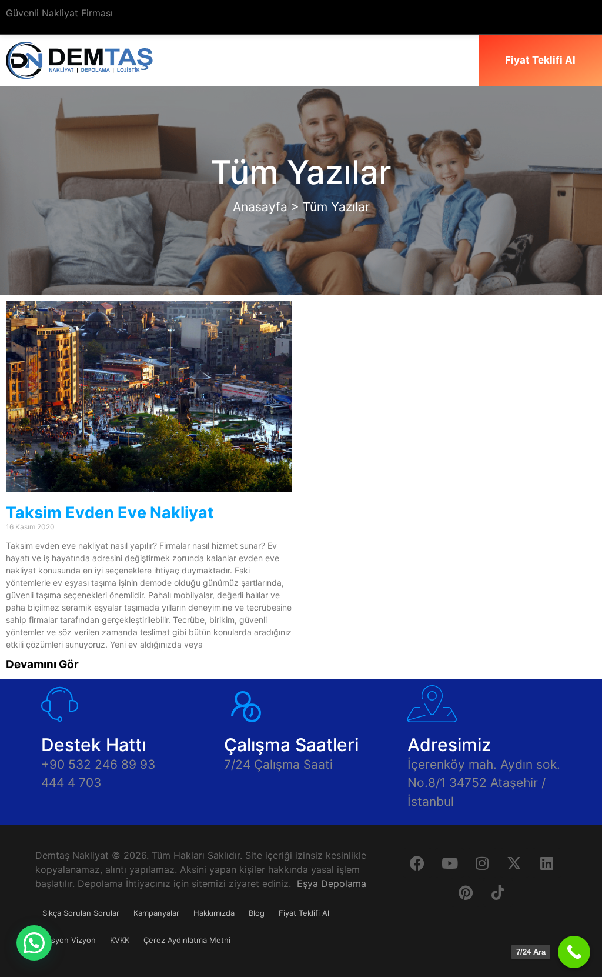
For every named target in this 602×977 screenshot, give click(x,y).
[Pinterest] (465, 892)
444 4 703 (71, 782)
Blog (257, 913)
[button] (34, 943)
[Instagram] (482, 863)
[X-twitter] (514, 863)
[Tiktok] (498, 892)
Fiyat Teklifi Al (304, 913)
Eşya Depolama (331, 883)
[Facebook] (417, 863)
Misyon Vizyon (69, 940)
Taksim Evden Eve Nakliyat (109, 512)
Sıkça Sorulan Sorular (80, 913)
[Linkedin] (546, 863)
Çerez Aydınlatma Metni (186, 940)
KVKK (119, 940)
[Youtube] (449, 863)
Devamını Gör (42, 664)
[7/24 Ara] (574, 952)
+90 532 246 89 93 (98, 764)
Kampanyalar (156, 913)
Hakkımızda (214, 913)
